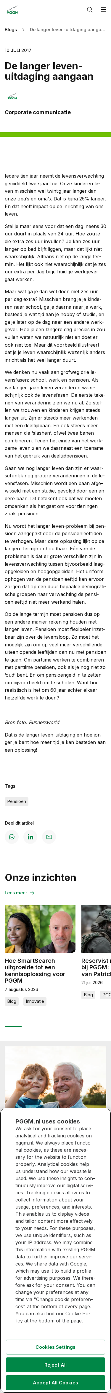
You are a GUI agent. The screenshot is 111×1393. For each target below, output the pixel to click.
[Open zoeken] (90, 10)
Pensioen (16, 801)
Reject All (55, 1365)
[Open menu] (103, 9)
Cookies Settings (56, 1347)
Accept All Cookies (55, 1383)
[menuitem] (99, 9)
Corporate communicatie (38, 112)
